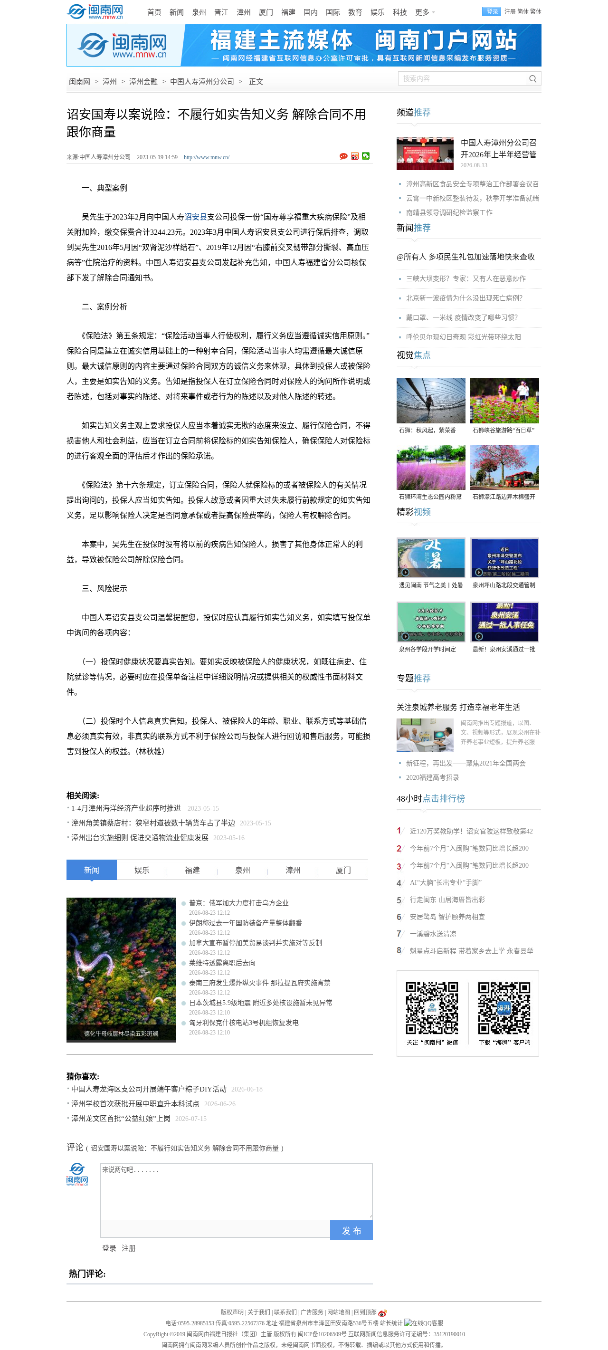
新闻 (177, 12)
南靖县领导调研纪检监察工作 (449, 212)
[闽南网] (97, 12)
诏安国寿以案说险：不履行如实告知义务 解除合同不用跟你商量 (185, 1148)
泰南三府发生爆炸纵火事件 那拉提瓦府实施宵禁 (260, 982)
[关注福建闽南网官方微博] (382, 1312)
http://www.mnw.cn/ (206, 157)
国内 (311, 12)
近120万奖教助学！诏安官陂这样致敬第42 (471, 831)
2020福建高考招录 (432, 777)
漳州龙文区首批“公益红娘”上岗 (121, 1118)
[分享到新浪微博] (355, 156)
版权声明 (232, 1312)
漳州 (244, 12)
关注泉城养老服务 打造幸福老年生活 (458, 707)
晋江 (221, 12)
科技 (400, 12)
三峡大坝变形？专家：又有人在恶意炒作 (466, 278)
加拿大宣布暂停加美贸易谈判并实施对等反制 (255, 943)
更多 (422, 12)
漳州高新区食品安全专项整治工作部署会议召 (472, 184)
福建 (288, 12)
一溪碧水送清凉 (433, 934)
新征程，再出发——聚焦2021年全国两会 (466, 763)
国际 (333, 12)
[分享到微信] (366, 156)
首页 (154, 12)
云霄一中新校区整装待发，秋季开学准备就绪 (472, 198)
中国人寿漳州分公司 (202, 82)
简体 (523, 12)
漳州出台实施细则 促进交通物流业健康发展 (140, 838)
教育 (355, 12)
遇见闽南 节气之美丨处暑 (431, 585)
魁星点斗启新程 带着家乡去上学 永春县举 (471, 951)
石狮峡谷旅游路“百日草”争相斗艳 (503, 431)
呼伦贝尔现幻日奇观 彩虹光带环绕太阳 (463, 337)
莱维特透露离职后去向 (222, 963)
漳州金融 (143, 82)
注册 (510, 12)
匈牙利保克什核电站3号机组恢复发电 (244, 1022)
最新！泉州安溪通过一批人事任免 (504, 650)
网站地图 (338, 1312)
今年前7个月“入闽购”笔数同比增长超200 (469, 848)
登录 (109, 1248)
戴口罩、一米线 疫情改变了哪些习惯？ (463, 317)
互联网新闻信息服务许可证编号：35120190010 (406, 1334)
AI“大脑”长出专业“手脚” (446, 882)
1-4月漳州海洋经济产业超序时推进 (127, 808)
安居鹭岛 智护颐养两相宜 (447, 916)
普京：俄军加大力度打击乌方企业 (239, 903)
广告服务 (312, 1312)
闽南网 (79, 82)
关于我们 (258, 1312)
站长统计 (391, 1323)
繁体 (536, 12)
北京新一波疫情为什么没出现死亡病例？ (466, 298)
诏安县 (195, 217)
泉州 (199, 12)
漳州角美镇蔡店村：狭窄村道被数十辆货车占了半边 (153, 823)
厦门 (266, 12)
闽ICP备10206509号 (322, 1334)
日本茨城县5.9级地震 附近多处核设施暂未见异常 (260, 1002)
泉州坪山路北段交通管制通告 (504, 586)
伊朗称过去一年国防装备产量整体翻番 (245, 923)
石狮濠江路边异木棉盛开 (504, 497)
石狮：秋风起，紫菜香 (427, 430)
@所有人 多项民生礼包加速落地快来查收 (466, 257)
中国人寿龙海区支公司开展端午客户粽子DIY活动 (149, 1089)
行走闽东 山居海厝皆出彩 (447, 899)
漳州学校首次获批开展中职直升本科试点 (135, 1104)
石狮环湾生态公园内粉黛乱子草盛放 (430, 498)
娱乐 (377, 12)
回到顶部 (365, 1312)
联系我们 (285, 1312)
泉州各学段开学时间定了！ (427, 650)
